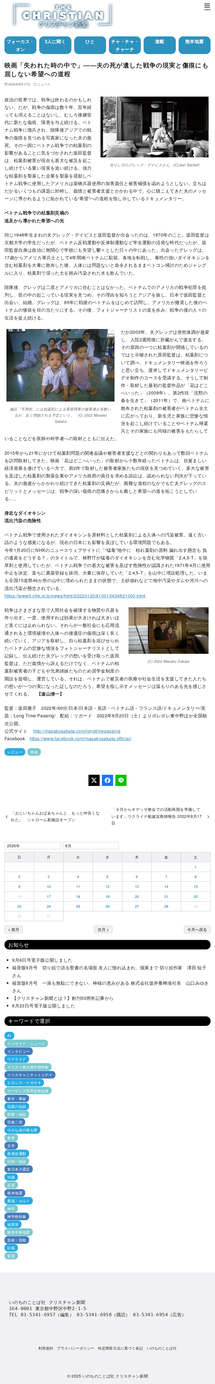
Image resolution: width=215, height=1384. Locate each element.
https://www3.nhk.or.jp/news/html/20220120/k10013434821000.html (75, 595)
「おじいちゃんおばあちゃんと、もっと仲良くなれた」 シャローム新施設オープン (55, 816)
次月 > (103, 929)
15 (196, 886)
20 (137, 896)
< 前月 (13, 929)
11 (78, 886)
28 (166, 906)
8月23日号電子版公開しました (43, 1005)
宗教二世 (14, 1122)
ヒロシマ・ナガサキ (24, 1082)
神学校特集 (16, 1216)
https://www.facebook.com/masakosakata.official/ (81, 738)
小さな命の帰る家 (22, 1130)
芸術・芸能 (16, 1240)
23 (19, 906)
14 (166, 886)
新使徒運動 (16, 1153)
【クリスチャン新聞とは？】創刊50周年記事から (63, 998)
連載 (159, 41)
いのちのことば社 (162, 1348)
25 (78, 906)
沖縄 (11, 1177)
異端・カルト (18, 1200)
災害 (11, 1185)
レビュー (14, 752)
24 (49, 906)
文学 (11, 1145)
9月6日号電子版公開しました (42, 960)
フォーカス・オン (20, 45)
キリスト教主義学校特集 (27, 1067)
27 (137, 906)
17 (49, 896)
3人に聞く (55, 41)
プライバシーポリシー (75, 1348)
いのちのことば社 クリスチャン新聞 (115, 1376)
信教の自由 (16, 1106)
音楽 (11, 1255)
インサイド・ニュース (26, 1043)
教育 (11, 1137)
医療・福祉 (16, 1114)
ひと (90, 41)
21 (166, 896)
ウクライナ (16, 1059)
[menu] (207, 6)
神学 (11, 1208)
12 (108, 886)
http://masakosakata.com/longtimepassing (77, 731)
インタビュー (18, 1051)
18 (78, 896)
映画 (34, 752)
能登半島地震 (18, 1232)
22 (196, 896)
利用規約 (45, 1348)
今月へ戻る (197, 929)
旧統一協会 (16, 1161)
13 (137, 886)
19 (108, 896)
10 (49, 886)
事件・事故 (16, 1098)
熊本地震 (194, 41)
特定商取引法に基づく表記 (120, 1348)
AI (9, 1035)
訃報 (11, 1247)
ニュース (44, 84)
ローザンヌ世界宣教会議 (27, 1090)
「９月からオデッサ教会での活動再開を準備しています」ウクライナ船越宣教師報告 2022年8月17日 (156, 816)
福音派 (12, 1224)
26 (108, 906)
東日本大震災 (18, 1169)
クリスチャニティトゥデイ (29, 1074)
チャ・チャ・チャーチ (125, 45)
